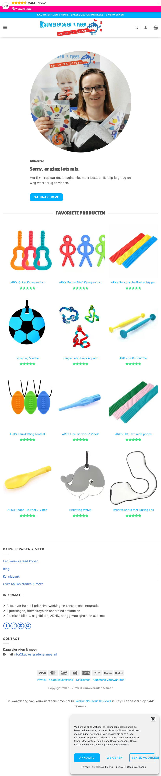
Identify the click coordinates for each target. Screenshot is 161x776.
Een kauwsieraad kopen (20, 561)
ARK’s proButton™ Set (133, 358)
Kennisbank (11, 576)
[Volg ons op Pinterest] (28, 626)
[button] (153, 719)
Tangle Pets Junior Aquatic (80, 358)
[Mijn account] (146, 27)
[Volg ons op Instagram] (13, 626)
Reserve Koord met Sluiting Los (133, 509)
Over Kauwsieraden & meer (23, 584)
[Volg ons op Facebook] (6, 626)
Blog (6, 569)
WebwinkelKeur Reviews (93, 701)
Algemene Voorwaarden (108, 679)
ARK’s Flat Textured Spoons (133, 434)
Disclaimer (83, 679)
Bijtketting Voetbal (27, 358)
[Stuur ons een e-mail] (20, 626)
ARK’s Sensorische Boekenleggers (133, 282)
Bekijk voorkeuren (143, 758)
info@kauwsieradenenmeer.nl (35, 654)
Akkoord (87, 758)
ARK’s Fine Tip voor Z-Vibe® (80, 434)
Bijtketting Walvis (80, 509)
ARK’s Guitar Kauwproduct (27, 282)
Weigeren (115, 758)
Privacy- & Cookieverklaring (97, 766)
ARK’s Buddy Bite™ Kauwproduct (80, 282)
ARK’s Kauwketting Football (27, 434)
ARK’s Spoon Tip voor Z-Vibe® (27, 509)
